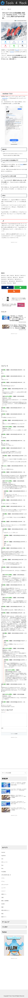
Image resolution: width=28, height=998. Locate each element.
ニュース (3, 887)
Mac (2, 865)
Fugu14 (17, 50)
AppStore (3, 855)
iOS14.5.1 (16, 277)
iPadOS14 (5, 279)
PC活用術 (3, 871)
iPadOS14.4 (11, 279)
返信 (10, 398)
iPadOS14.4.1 (18, 279)
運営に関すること (5, 910)
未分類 (2, 903)
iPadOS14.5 (12, 281)
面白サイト (3, 916)
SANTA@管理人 (8, 396)
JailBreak (4, 283)
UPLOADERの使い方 (6, 874)
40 (16, 20)
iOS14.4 (18, 275)
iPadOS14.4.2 (5, 281)
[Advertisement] (14, 75)
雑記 (2, 913)
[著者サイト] (7, 287)
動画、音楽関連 (4, 900)
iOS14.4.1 (24, 275)
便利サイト (3, 894)
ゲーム (2, 881)
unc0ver (12, 51)
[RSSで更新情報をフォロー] (14, 291)
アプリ (2, 878)
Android (3, 852)
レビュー (3, 891)
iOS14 (13, 275)
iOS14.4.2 (5, 277)
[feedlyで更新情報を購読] (20, 287)
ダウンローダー (4, 884)
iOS (8, 275)
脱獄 (3, 273)
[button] (25, 773)
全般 (2, 897)
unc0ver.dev (5, 98)
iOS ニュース (4, 862)
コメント (3, 712)
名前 (2, 728)
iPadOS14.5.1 (20, 281)
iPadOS (21, 277)
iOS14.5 (10, 277)
